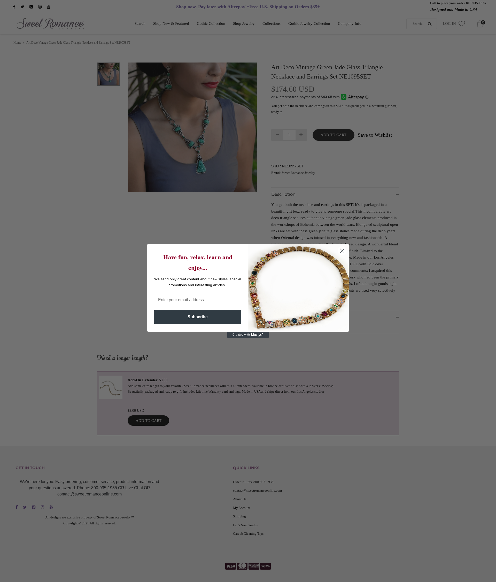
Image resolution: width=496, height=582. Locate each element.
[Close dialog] (342, 250)
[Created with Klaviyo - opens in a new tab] (248, 335)
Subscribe (198, 317)
